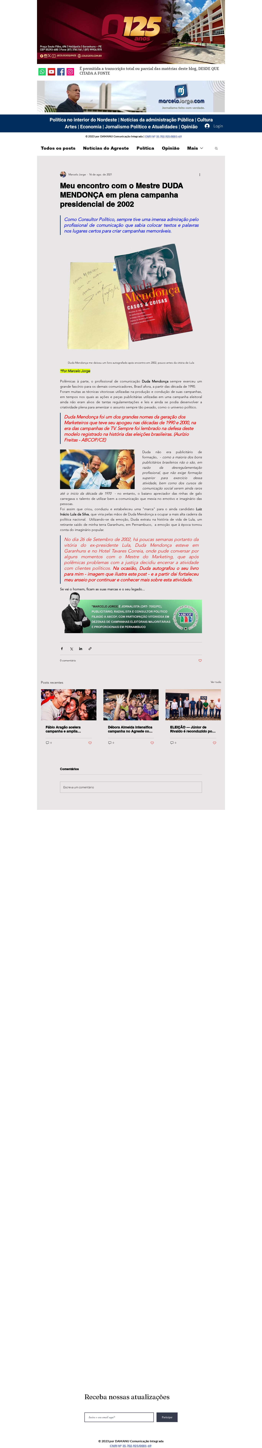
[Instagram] (70, 71)
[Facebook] (61, 71)
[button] (216, 148)
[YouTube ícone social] (51, 71)
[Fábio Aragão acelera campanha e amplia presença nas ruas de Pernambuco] (68, 704)
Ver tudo (216, 682)
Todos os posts (58, 148)
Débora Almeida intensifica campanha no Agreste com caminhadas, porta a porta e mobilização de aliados (131, 729)
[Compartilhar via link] (90, 648)
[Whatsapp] (42, 71)
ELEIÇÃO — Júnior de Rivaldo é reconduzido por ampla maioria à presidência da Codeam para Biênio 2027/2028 (191, 729)
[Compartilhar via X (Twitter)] (71, 648)
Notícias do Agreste (106, 148)
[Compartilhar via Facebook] (62, 648)
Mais (192, 148)
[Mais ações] (199, 174)
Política (145, 148)
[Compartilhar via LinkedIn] (80, 648)
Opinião (171, 148)
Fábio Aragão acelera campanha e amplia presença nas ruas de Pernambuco (63, 729)
